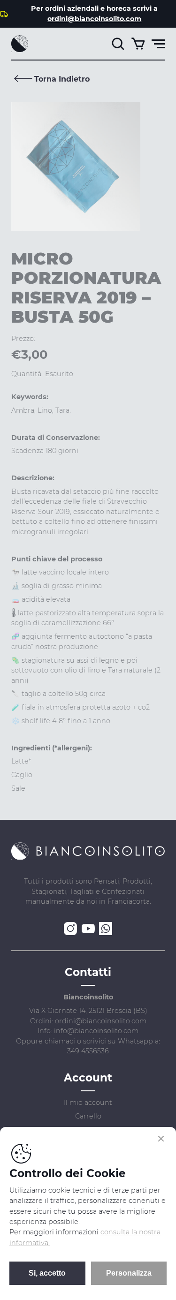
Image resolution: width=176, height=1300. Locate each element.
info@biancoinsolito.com (96, 1031)
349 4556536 (88, 1051)
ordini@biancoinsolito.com (94, 19)
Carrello (88, 1116)
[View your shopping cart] (138, 44)
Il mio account (88, 1102)
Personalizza (129, 1273)
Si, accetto (47, 1273)
